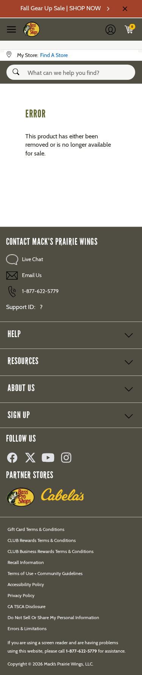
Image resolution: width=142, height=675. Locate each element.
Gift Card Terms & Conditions (36, 529)
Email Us (32, 275)
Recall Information (26, 562)
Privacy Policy (21, 595)
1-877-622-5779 (40, 291)
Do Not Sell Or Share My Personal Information (53, 617)
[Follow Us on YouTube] (51, 458)
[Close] (124, 9)
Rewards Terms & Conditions (42, 540)
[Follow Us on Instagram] (70, 458)
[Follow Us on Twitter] (33, 458)
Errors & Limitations (27, 628)
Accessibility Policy (26, 584)
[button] (17, 71)
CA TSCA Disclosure (26, 606)
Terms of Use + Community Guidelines (45, 573)
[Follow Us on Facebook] (15, 458)
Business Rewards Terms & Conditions (51, 551)
